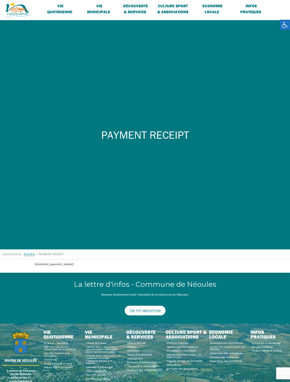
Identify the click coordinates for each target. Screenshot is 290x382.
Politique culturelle (177, 343)
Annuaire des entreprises (142, 370)
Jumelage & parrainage (99, 367)
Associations (174, 365)
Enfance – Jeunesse (56, 343)
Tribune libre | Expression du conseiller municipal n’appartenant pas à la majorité (103, 359)
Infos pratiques (250, 8)
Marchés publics (95, 374)
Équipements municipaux (181, 350)
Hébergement (135, 358)
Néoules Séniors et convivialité (184, 361)
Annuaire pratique (262, 347)
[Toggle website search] (275, 5)
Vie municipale (98, 334)
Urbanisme (50, 359)
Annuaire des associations (182, 368)
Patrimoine (133, 350)
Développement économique (226, 343)
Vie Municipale (98, 8)
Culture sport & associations (172, 8)
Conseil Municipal (96, 343)
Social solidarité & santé (58, 363)
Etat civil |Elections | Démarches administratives (60, 348)
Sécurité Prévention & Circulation (56, 354)
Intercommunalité (96, 371)
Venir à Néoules (136, 343)
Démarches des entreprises (226, 353)
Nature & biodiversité (139, 354)
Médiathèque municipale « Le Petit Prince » (184, 356)
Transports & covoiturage (142, 366)
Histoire (131, 347)
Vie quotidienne (59, 8)
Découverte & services (135, 8)
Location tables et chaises (267, 350)
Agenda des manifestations (183, 347)
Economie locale (212, 8)
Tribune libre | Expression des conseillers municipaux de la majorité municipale (102, 349)
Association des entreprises (226, 361)
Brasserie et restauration (141, 362)
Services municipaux (98, 378)
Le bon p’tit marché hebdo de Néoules (227, 348)
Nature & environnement (58, 367)
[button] (285, 25)
